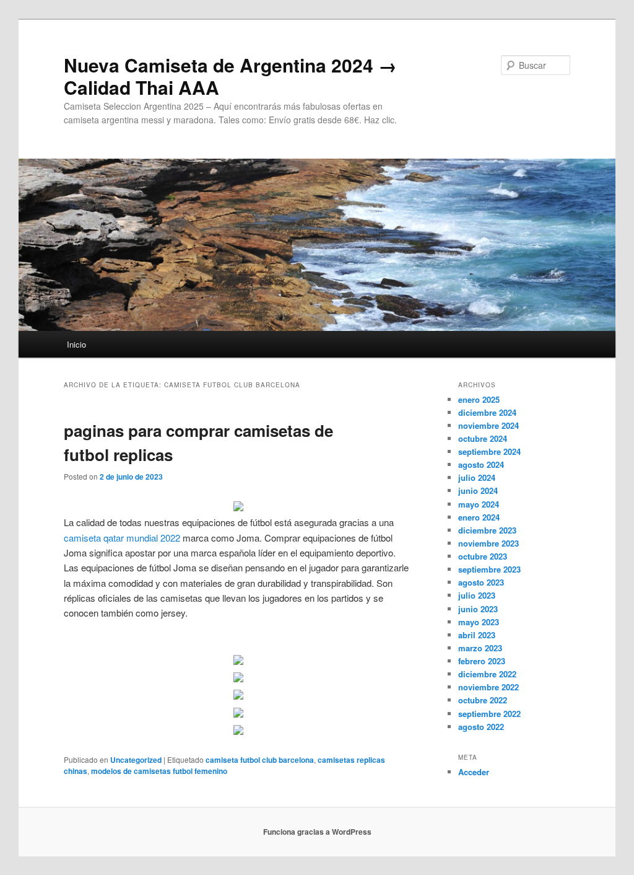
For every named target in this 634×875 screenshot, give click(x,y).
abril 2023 (476, 635)
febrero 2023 (481, 661)
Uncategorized (136, 759)
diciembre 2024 (487, 412)
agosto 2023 (481, 582)
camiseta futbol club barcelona (260, 759)
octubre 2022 (482, 700)
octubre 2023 (482, 556)
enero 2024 (479, 517)
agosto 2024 (481, 464)
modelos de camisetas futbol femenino (159, 770)
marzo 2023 (480, 648)
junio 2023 (478, 609)
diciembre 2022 (487, 674)
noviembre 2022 (488, 687)
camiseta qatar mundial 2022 (122, 537)
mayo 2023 (478, 622)
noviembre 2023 (488, 543)
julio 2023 (476, 595)
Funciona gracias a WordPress (317, 831)
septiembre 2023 (489, 569)
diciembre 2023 (487, 530)
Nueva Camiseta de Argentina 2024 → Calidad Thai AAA (230, 75)
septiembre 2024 (489, 451)
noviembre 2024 (488, 425)
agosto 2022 (481, 726)
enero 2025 (479, 399)
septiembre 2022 (489, 713)
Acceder (473, 772)
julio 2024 (476, 477)
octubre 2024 (482, 438)
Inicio (76, 344)
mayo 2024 (478, 504)
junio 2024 (478, 490)
